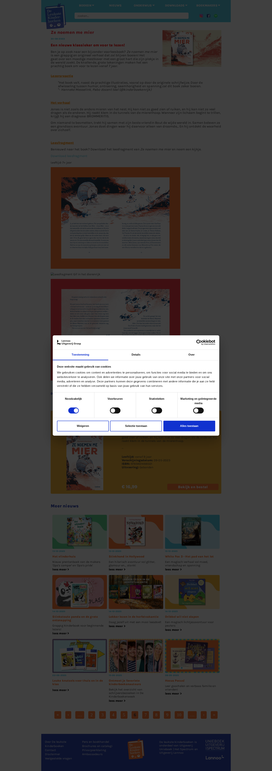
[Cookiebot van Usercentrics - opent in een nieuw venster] (199, 342)
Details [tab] (136, 354)
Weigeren (83, 425)
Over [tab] (191, 354)
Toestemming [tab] (80, 354)
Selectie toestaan (136, 425)
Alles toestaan (189, 425)
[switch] (115, 411)
